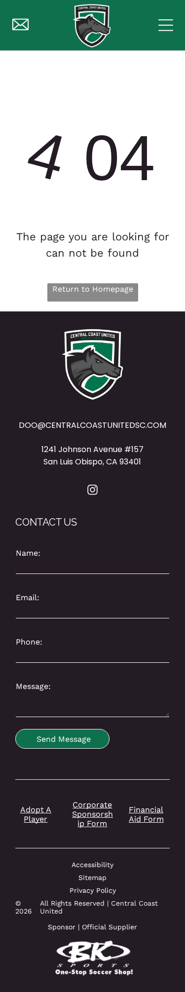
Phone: (29, 642)
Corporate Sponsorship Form (92, 814)
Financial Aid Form (146, 814)
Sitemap (92, 877)
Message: (33, 686)
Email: (27, 597)
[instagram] (93, 491)
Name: (28, 553)
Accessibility (92, 865)
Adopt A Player (35, 814)
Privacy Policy (93, 890)
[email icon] (20, 30)
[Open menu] (165, 25)
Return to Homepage (92, 289)
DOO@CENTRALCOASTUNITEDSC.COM (92, 425)
